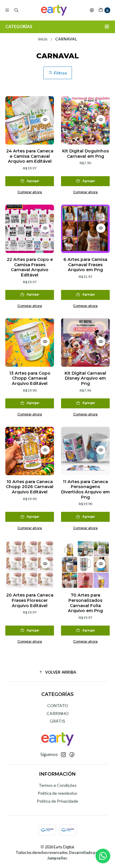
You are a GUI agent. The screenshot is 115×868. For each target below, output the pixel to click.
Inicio (42, 39)
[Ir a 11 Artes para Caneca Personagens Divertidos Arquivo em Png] (85, 451)
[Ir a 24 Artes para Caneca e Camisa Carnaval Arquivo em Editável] (29, 120)
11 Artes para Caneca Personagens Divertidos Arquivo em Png (85, 489)
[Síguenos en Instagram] (63, 754)
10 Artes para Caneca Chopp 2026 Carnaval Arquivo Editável (29, 487)
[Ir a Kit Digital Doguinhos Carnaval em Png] (85, 120)
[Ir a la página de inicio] (54, 10)
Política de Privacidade (57, 801)
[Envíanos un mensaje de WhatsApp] (103, 856)
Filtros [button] (60, 73)
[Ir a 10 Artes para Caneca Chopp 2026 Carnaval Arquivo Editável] (29, 451)
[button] (57, 672)
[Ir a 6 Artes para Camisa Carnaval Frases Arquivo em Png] (85, 229)
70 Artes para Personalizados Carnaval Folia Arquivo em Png (85, 602)
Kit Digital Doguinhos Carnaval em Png (85, 153)
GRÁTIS (57, 720)
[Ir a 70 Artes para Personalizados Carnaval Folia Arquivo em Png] (85, 564)
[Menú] (7, 10)
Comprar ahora (29, 192)
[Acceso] (91, 10)
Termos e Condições (58, 785)
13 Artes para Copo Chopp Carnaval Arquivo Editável (29, 378)
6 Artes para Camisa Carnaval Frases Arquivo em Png (85, 264)
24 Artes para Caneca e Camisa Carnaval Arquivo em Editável (29, 156)
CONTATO (57, 705)
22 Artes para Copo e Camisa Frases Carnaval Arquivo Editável (30, 267)
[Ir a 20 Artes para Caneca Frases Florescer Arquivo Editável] (29, 564)
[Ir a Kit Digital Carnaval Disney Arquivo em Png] (85, 342)
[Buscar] (15, 10)
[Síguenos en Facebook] (72, 754)
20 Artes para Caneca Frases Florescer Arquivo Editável (29, 600)
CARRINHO (58, 713)
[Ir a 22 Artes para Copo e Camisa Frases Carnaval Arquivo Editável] (29, 229)
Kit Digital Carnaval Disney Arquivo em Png (85, 378)
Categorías (18, 26)
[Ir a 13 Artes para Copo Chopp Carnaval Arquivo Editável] (29, 342)
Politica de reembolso (57, 793)
